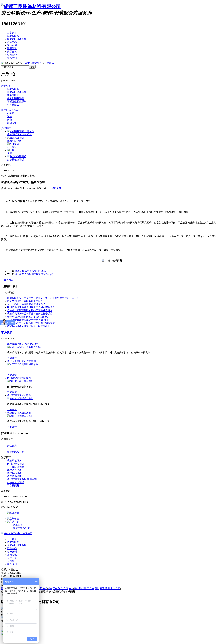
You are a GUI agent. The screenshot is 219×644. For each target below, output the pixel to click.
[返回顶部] (13, 512)
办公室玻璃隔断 (15, 482)
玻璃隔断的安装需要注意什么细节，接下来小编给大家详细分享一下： (44, 298)
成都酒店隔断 (14, 470)
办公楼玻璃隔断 (15, 159)
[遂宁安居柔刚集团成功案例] (22, 364)
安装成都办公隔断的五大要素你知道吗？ (28, 316)
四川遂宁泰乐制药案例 (19, 378)
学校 (9, 116)
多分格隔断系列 (15, 98)
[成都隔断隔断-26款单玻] (20, 131)
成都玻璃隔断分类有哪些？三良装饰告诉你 (29, 313)
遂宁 (60, 588)
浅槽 (9, 153)
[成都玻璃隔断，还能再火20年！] (25, 347)
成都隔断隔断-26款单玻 (19, 134)
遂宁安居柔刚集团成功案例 (21, 361)
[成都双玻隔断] (15, 137)
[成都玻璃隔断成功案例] (20, 398)
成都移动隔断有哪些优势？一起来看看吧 (28, 326)
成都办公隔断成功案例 (19, 412)
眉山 (76, 588)
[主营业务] (13, 521)
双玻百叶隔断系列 (16, 39)
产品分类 (6, 86)
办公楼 (10, 113)
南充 (71, 588)
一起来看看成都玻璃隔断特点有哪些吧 (27, 320)
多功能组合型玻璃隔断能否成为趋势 (34, 274)
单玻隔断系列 (14, 36)
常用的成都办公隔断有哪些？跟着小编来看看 (31, 323)
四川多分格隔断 (15, 463)
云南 (91, 588)
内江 (44, 588)
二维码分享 (55, 188)
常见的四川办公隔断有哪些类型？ (25, 301)
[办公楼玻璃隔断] (16, 156)
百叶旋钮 (12, 147)
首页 (27, 63)
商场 (9, 119)
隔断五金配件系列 (16, 101)
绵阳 (39, 588)
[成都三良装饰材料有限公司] (31, 6)
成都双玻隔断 (14, 141)
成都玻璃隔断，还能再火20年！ (24, 344)
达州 (81, 588)
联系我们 (12, 58)
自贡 (65, 588)
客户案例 (12, 45)
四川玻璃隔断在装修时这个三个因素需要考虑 (31, 307)
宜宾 (102, 588)
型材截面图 (13, 104)
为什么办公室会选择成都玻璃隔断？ (26, 304)
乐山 (112, 588)
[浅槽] (10, 150)
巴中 (55, 588)
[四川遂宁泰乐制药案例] (20, 381)
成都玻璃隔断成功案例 (19, 395)
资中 (50, 588)
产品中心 (12, 42)
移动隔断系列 (14, 95)
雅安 (117, 588)
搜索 (32, 67)
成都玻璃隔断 (14, 476)
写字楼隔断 (13, 485)
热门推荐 (6, 128)
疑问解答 (49, 63)
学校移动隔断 (14, 473)
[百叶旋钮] (13, 144)
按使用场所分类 (9, 110)
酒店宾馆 (12, 122)
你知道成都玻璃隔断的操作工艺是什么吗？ (29, 310)
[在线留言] (13, 518)
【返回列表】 (8, 280)
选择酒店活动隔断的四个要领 (30, 271)
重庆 (86, 588)
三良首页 (12, 32)
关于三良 (12, 51)
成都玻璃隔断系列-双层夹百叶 (23, 479)
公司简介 (12, 54)
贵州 (97, 588)
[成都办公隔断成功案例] (20, 416)
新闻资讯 (12, 48)
